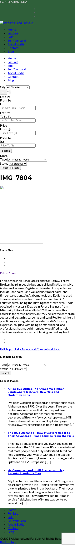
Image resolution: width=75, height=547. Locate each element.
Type (3, 159)
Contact (13, 48)
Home (12, 29)
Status (4, 163)
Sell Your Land (17, 40)
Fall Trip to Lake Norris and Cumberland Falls (30, 349)
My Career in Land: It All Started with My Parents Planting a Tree (36, 472)
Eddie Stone (8, 273)
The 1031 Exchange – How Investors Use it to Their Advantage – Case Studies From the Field (41, 434)
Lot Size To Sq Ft (5, 114)
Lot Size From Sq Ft (5, 100)
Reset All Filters (10, 167)
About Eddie (16, 44)
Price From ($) (6, 127)
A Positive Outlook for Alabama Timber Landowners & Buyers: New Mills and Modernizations (36, 392)
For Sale (13, 33)
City (3, 87)
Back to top (8, 542)
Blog (11, 51)
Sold (10, 37)
